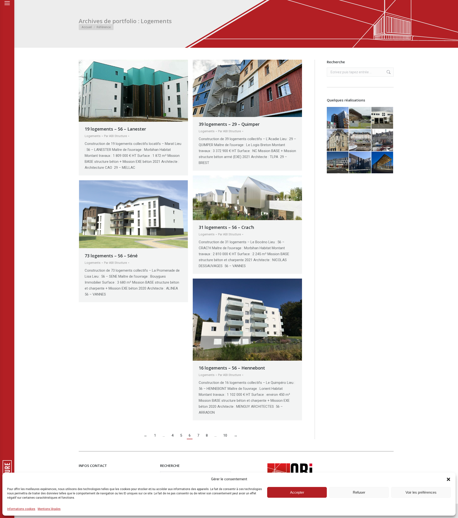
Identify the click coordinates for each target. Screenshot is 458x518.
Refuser (359, 492)
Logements (92, 136)
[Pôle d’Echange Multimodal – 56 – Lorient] (382, 163)
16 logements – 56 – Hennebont (232, 368)
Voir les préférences (421, 492)
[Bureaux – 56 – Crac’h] (360, 163)
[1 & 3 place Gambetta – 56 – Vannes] (360, 140)
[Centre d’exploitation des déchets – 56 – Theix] (360, 118)
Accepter (297, 492)
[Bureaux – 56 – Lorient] (338, 118)
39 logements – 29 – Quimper (229, 124)
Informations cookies (21, 509)
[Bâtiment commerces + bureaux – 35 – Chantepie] (338, 163)
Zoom (127, 90)
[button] (448, 479)
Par (115, 136)
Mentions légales (49, 509)
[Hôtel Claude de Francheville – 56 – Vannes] (338, 140)
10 (225, 435)
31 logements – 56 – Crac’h (226, 227)
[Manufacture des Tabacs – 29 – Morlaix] (382, 140)
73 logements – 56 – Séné (111, 256)
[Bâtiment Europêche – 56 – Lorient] (382, 118)
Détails (140, 90)
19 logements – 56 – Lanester (115, 129)
